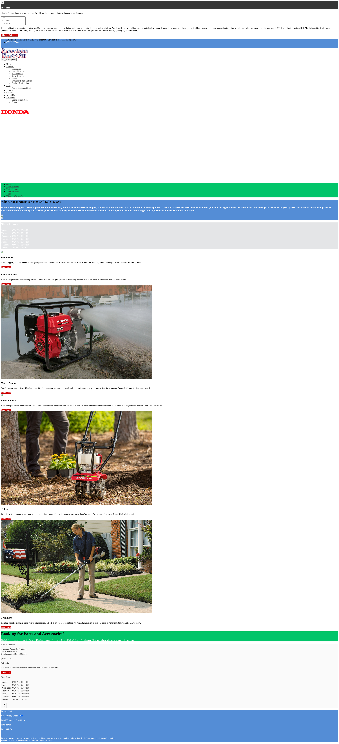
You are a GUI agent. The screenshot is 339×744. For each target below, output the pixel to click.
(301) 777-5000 (12, 42)
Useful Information (20, 100)
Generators (16, 69)
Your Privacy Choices (10, 716)
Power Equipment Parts (21, 88)
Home (9, 64)
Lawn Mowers (18, 71)
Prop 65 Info (6, 729)
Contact (15, 102)
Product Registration (20, 83)
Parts (8, 85)
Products (10, 66)
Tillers (14, 78)
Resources (10, 97)
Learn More (6, 267)
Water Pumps (17, 74)
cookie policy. (109, 738)
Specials (9, 93)
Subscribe (13, 35)
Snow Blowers (18, 76)
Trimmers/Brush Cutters (22, 81)
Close (4, 35)
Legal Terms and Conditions (13, 720)
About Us (10, 95)
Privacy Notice (45, 30)
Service (9, 90)
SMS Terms (325, 28)
